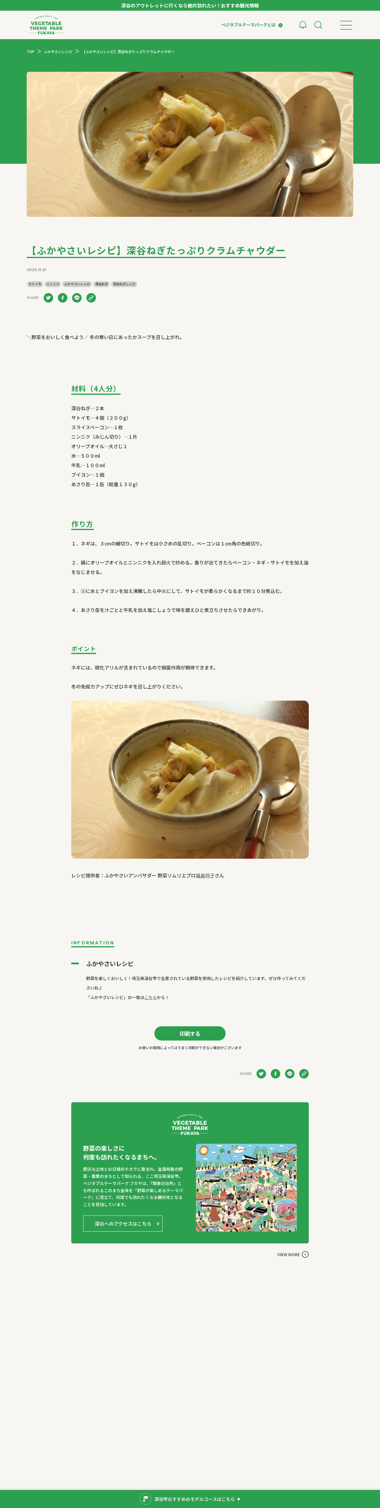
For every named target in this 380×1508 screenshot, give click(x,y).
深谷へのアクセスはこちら (123, 1223)
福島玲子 (205, 875)
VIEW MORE (288, 1254)
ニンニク (52, 284)
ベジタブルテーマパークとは (248, 25)
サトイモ (35, 284)
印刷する (190, 1033)
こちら (150, 997)
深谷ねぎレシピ (124, 284)
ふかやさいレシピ (77, 284)
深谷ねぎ (101, 284)
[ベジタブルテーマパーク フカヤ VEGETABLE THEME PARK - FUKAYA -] (46, 24)
